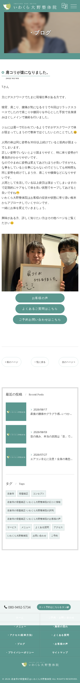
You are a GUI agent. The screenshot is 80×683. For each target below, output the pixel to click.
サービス (11, 527)
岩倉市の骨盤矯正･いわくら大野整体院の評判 (30, 510)
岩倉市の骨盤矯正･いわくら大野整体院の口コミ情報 (34, 502)
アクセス (58, 527)
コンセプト (38, 493)
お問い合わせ (39, 535)
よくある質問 (42, 527)
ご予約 (54, 535)
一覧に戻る (40, 361)
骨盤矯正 (23, 493)
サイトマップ (60, 652)
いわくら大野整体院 (17, 535)
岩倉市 (10, 493)
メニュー (25, 527)
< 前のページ (11, 361)
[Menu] (73, 5)
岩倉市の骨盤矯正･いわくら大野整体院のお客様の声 (34, 518)
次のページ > (68, 361)
